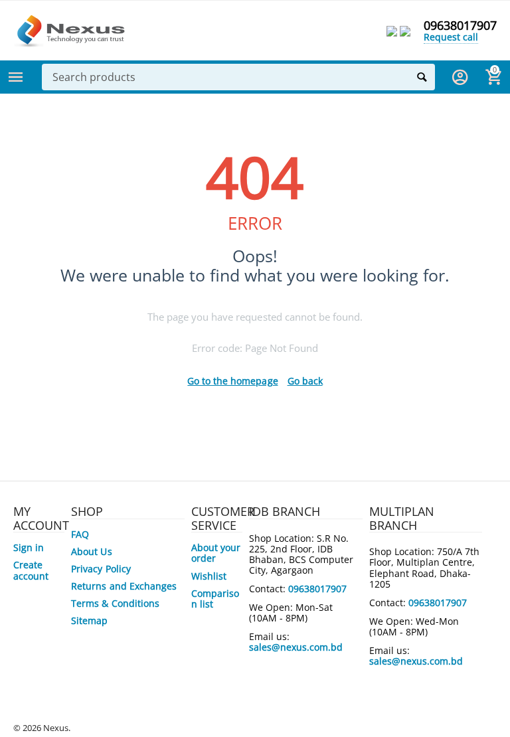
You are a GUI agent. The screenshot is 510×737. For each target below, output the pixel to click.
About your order (215, 552)
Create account (30, 570)
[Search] (421, 77)
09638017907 (460, 25)
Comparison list (215, 598)
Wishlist (208, 576)
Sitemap (89, 620)
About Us (91, 551)
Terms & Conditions (115, 603)
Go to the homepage (232, 380)
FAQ (80, 534)
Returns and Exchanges (123, 586)
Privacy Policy (100, 568)
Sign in (28, 547)
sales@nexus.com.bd (296, 647)
